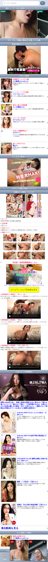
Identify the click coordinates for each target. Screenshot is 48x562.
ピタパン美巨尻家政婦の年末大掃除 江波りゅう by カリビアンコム (24, 285)
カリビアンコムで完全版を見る (24, 290)
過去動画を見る (10, 528)
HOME (5, 557)
